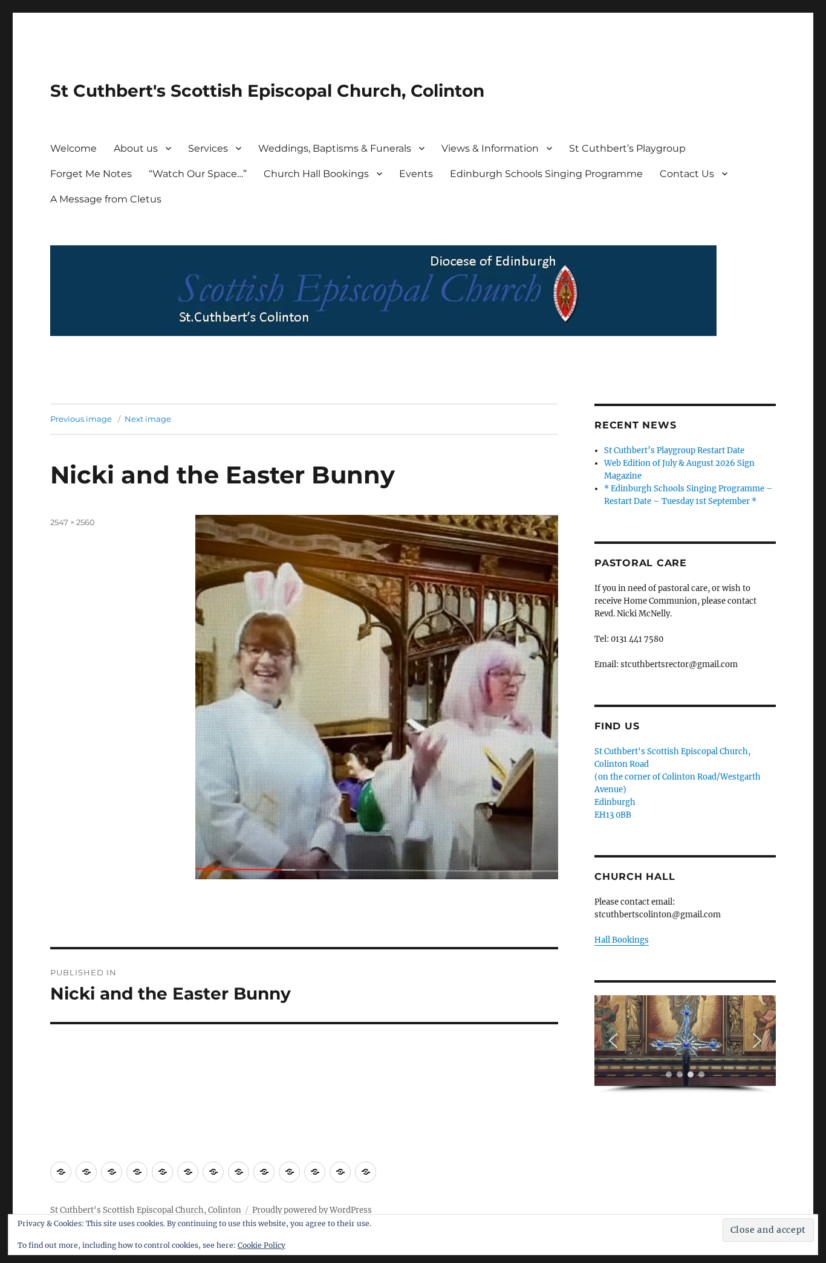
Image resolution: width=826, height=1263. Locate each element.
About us (136, 148)
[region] (685, 1044)
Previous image (81, 419)
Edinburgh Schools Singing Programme (546, 173)
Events (416, 173)
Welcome (73, 148)
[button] (613, 1040)
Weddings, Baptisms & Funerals (334, 148)
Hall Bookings (621, 940)
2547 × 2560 (72, 522)
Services (208, 148)
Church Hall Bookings (316, 173)
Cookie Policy (261, 1245)
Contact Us (687, 173)
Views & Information (490, 148)
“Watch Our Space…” (198, 173)
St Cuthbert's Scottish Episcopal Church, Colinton (267, 90)
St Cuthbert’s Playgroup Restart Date (674, 450)
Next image (148, 419)
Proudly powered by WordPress (312, 1210)
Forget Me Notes (91, 173)
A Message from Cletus (105, 199)
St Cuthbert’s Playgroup (627, 148)
